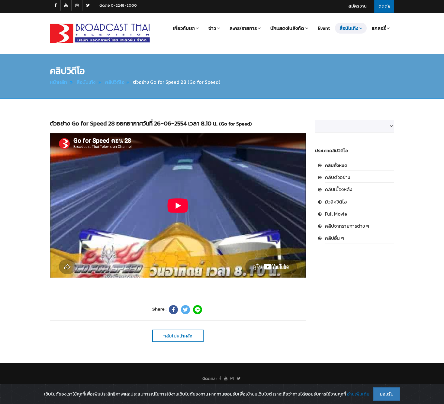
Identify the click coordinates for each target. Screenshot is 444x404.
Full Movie (336, 213)
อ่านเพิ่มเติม (358, 393)
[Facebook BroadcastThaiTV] (55, 5)
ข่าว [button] (212, 28)
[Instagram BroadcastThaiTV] (77, 5)
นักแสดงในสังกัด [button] (287, 28)
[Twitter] (185, 309)
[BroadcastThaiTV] (220, 378)
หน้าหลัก (58, 82)
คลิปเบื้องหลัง (338, 189)
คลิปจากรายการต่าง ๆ (347, 226)
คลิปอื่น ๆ (334, 238)
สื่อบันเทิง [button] (348, 28)
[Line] (197, 309)
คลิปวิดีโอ (114, 82)
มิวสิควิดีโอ (336, 201)
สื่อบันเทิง (86, 82)
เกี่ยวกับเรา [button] (184, 28)
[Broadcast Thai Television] (100, 33)
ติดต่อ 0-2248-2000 (118, 5)
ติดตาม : (209, 378)
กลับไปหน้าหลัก (177, 335)
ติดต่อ (384, 6)
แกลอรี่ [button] (379, 28)
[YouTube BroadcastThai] (66, 5)
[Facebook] (173, 309)
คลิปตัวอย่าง (337, 177)
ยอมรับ (387, 393)
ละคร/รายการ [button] (243, 28)
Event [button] (324, 28)
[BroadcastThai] (225, 378)
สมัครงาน (357, 5)
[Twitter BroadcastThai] (87, 5)
